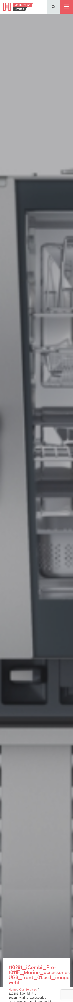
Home (12, 989)
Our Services (28, 989)
